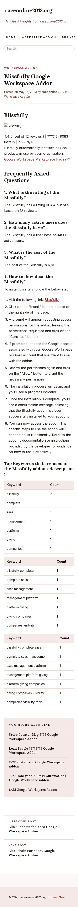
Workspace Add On (39, 37)
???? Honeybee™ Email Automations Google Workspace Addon (37, 778)
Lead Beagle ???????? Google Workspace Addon (31, 750)
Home (11, 37)
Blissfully (52, 300)
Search (64, 897)
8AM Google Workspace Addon (33, 790)
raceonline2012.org (28, 10)
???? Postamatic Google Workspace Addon (36, 764)
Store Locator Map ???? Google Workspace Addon (33, 737)
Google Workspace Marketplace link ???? (37, 159)
